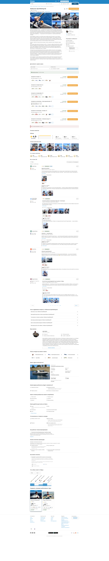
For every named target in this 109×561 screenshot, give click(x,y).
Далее (76, 305)
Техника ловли (42, 517)
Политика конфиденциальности (64, 520)
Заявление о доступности (65, 527)
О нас (31, 517)
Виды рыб (42, 519)
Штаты (52, 518)
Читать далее (44, 173)
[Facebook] (30, 533)
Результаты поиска (43, 6)
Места (52, 519)
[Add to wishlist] (67, 9)
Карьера (31, 518)
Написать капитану (51, 347)
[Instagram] (34, 533)
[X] (32, 533)
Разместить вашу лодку (64, 1)
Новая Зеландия (35, 6)
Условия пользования (64, 518)
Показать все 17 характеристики (72, 48)
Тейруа (39, 6)
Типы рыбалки (42, 518)
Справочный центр (64, 517)
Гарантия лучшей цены (75, 10)
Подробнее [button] (32, 436)
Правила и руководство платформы (65, 526)
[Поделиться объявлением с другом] (65, 9)
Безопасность (32, 522)
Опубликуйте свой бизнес (75, 518)
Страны (52, 517)
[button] (54, 79)
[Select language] (59, 1)
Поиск (75, 3)
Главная (31, 6)
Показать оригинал (49, 207)
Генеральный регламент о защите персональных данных (65, 523)
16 (60, 305)
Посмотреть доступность (72, 85)
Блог (31, 519)
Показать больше (33, 413)
